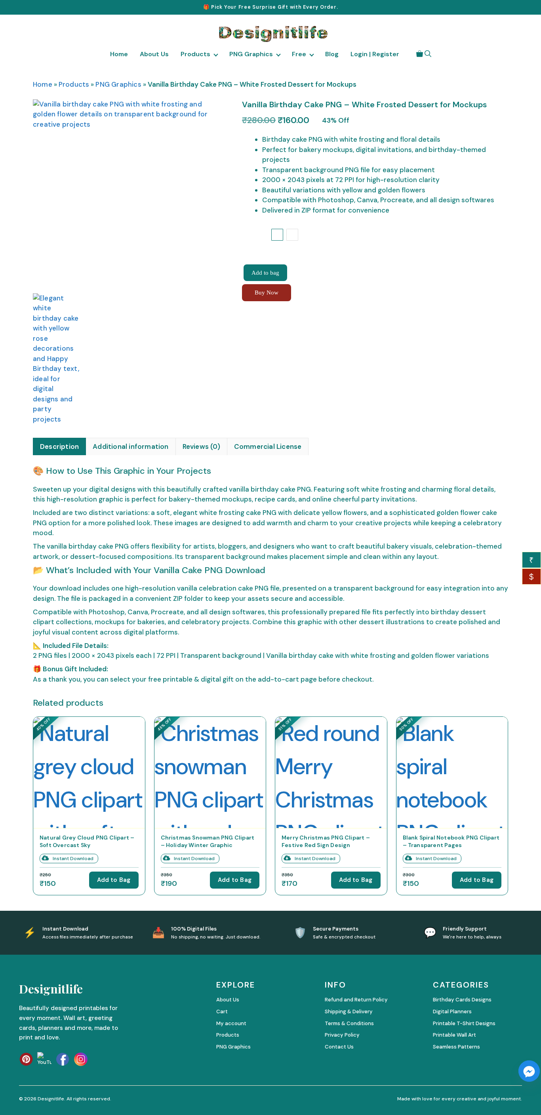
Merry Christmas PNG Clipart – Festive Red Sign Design (326, 841)
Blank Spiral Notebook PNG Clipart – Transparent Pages (451, 841)
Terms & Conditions (349, 1023)
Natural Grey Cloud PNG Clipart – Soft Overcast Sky (87, 841)
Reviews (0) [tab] (201, 446)
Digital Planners (452, 1011)
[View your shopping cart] (419, 53)
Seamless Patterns (456, 1046)
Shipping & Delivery (349, 1011)
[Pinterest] (26, 1059)
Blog (332, 54)
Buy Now (266, 292)
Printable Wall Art (454, 1034)
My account (231, 1023)
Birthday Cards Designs (462, 999)
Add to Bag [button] (114, 879)
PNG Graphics (251, 54)
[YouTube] (44, 1059)
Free (299, 54)
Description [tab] (59, 446)
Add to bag (265, 273)
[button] (428, 53)
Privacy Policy (342, 1034)
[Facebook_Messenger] (529, 1071)
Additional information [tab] (130, 446)
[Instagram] (81, 1059)
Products (195, 54)
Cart (222, 1011)
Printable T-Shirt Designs (464, 1023)
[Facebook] (62, 1059)
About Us (154, 54)
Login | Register (375, 54)
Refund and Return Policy (356, 999)
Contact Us (339, 1046)
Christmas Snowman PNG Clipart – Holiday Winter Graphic (208, 841)
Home (119, 54)
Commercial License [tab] (268, 446)
